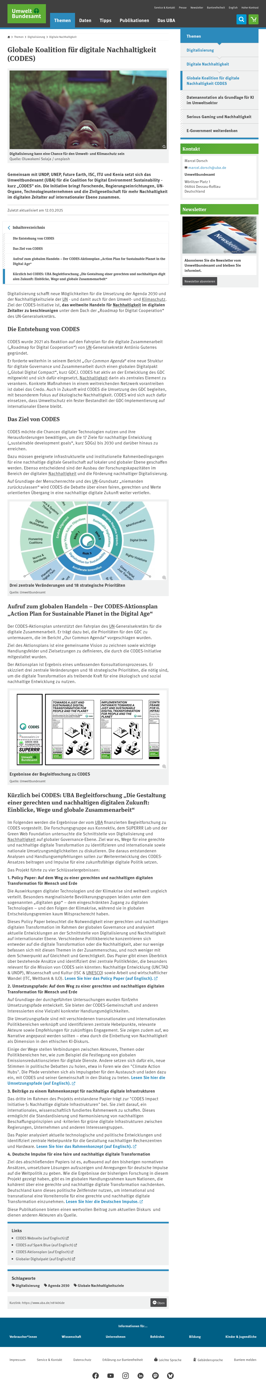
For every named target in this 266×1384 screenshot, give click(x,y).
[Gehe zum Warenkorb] (254, 19)
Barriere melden (245, 1359)
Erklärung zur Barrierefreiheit (122, 1359)
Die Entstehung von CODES (33, 238)
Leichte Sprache (170, 1359)
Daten (85, 20)
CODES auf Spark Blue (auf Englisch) (44, 1244)
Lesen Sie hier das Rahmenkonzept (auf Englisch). (84, 1146)
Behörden (157, 1336)
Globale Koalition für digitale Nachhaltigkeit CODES (213, 80)
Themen (62, 20)
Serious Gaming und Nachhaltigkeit (219, 116)
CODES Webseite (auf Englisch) (40, 1237)
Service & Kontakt (164, 7)
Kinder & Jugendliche (240, 1336)
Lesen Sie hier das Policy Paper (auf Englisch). (109, 978)
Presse (183, 7)
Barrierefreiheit (216, 7)
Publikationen (134, 20)
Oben (161, 1303)
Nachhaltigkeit (127, 304)
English (233, 7)
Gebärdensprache (210, 1359)
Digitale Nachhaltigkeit (62, 37)
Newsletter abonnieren (200, 281)
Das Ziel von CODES (28, 248)
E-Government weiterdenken (212, 130)
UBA (99, 822)
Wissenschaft (71, 1336)
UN (65, 299)
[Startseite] (26, 13)
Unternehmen (116, 1336)
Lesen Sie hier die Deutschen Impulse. (102, 1201)
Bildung (195, 1336)
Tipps (105, 20)
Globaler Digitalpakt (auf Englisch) (43, 1258)
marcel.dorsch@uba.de (207, 167)
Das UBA (166, 20)
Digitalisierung (36, 37)
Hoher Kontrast (250, 7)
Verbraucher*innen (23, 1336)
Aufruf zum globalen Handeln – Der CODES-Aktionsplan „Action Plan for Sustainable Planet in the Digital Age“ (89, 261)
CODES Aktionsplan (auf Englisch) (43, 1251)
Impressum (18, 1359)
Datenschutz (82, 1359)
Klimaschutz (153, 299)
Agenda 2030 (58, 1285)
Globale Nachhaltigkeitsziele (101, 1285)
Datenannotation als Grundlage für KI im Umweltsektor (220, 99)
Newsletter (197, 7)
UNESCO (94, 972)
